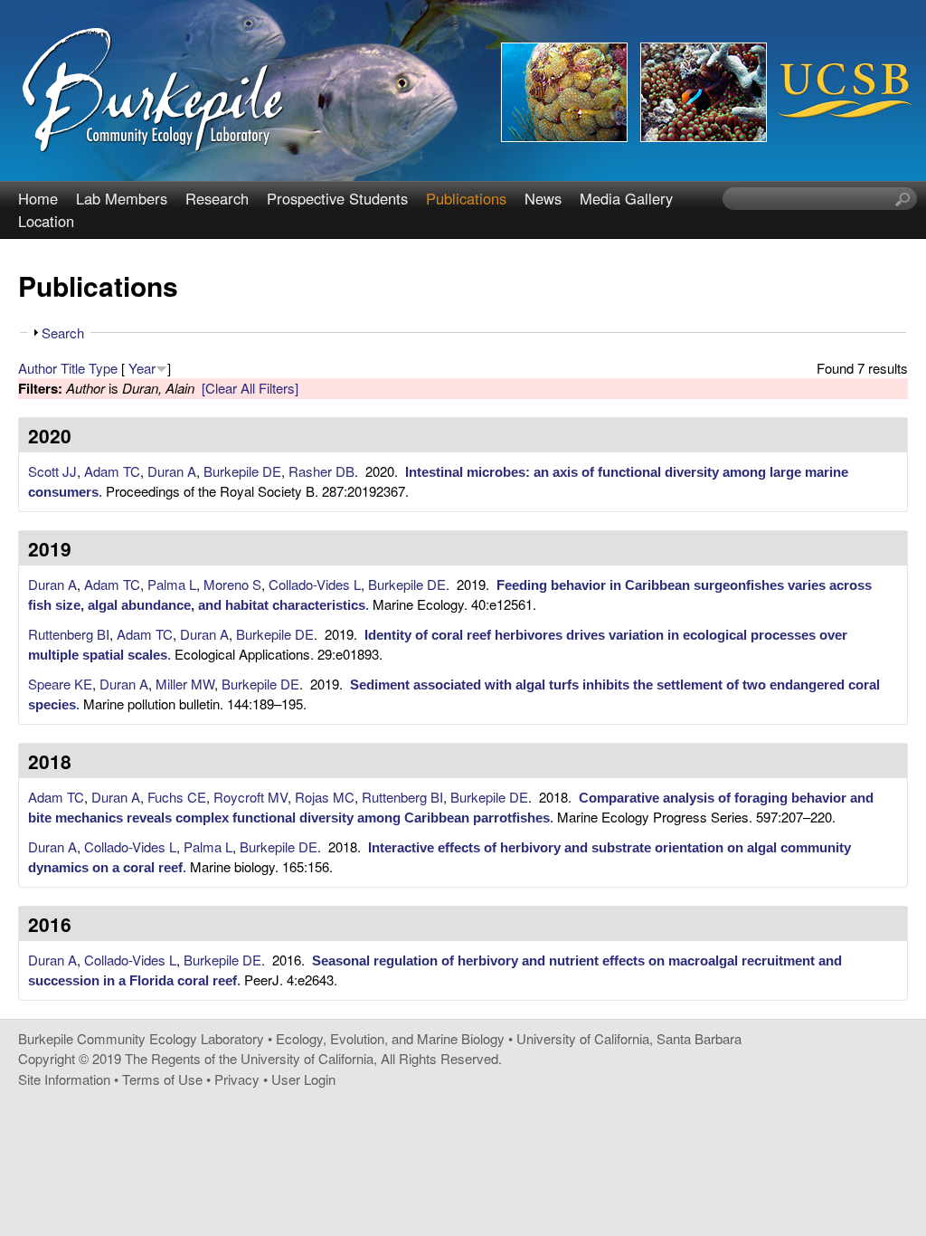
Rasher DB (321, 470)
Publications (466, 198)
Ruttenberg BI (68, 633)
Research (217, 198)
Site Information (64, 1079)
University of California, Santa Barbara (629, 1038)
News (543, 198)
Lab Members (121, 198)
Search (63, 332)
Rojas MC (324, 796)
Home (38, 198)
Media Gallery (626, 198)
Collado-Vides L (315, 584)
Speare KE (60, 683)
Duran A (171, 470)
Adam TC (112, 470)
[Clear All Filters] (250, 387)
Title (73, 367)
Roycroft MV (250, 796)
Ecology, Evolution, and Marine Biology (390, 1038)
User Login (303, 1079)
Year (142, 367)
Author (37, 367)
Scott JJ (52, 470)
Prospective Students (337, 198)
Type (103, 367)
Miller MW (185, 683)
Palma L (171, 584)
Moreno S (232, 584)
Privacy (237, 1079)
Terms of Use (162, 1079)
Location (46, 221)
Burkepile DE (242, 470)
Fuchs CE (176, 796)
